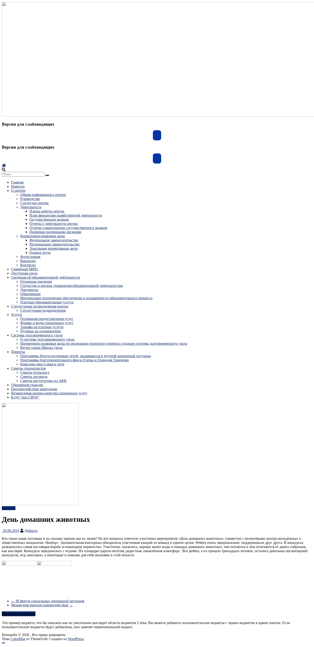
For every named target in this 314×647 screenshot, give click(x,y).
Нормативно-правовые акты (42, 236)
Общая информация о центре (43, 195)
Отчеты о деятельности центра (53, 224)
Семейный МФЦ (24, 269)
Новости (18, 186)
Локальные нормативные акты (53, 248)
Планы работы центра (46, 211)
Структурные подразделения (43, 310)
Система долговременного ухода (37, 335)
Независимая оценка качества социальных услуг (49, 393)
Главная (17, 182)
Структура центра (34, 203)
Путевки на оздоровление (40, 331)
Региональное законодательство (54, 244)
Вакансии (28, 261)
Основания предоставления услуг (46, 319)
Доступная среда (24, 273)
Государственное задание (49, 219)
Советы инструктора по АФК (43, 381)
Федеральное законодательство (53, 240)
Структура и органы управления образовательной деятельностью (71, 286)
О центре (18, 190)
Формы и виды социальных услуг (47, 323)
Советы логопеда (33, 377)
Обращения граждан (27, 385)
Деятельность (30, 207)
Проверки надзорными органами (55, 232)
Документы (29, 290)
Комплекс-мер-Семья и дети (42, 364)
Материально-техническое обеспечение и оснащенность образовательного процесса (86, 298)
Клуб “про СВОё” (25, 397)
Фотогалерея (30, 257)
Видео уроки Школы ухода (41, 348)
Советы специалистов (28, 368)
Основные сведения (36, 281)
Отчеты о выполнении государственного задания (68, 228)
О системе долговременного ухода (47, 339)
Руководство (30, 199)
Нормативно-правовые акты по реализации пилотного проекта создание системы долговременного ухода (103, 343)
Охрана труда (40, 252)
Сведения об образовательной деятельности (45, 277)
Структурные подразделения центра (39, 306)
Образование (30, 294)
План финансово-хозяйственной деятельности (65, 215)
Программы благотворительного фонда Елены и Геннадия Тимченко (74, 360)
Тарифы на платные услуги (41, 327)
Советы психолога (34, 372)
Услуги (16, 314)
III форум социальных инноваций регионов (47, 601)
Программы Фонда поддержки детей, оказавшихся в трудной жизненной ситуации (85, 356)
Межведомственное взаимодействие (42, 605)
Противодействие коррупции (34, 389)
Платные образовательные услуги (47, 302)
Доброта (30, 531)
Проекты (18, 352)
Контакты (28, 265)
